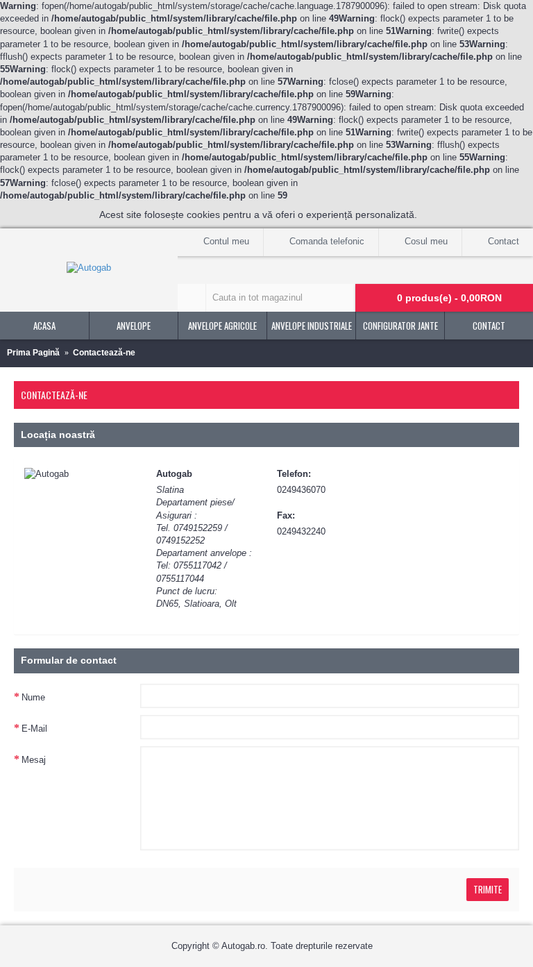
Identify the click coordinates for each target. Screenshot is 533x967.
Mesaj (34, 760)
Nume (33, 697)
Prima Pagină (33, 353)
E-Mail (34, 728)
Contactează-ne (104, 353)
